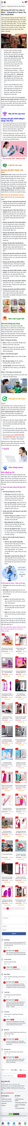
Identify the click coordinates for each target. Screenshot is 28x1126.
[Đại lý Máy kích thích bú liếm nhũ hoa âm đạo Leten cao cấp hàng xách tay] (7, 777)
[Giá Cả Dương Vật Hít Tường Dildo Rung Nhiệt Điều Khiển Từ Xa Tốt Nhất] (7, 869)
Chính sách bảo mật (7, 1101)
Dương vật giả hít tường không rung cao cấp (7, 833)
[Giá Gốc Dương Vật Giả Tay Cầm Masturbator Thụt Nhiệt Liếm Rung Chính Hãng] (7, 800)
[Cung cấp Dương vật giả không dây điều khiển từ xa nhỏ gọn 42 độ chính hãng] (20, 663)
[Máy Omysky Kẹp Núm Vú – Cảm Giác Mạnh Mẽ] (7, 663)
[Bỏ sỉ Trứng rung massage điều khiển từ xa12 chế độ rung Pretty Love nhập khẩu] (7, 891)
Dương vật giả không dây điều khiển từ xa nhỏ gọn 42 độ (21, 672)
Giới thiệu (4, 1103)
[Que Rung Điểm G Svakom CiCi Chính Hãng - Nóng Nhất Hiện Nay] (20, 685)
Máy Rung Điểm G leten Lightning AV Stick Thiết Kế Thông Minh (20, 741)
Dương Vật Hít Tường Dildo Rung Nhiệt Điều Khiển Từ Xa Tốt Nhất (7, 878)
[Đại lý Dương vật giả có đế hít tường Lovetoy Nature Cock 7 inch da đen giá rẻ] (20, 708)
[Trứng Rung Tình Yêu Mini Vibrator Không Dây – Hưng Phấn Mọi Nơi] (20, 754)
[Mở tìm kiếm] (23, 2)
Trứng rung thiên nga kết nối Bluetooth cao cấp (21, 833)
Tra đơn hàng (21, 1075)
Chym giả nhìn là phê (7, 854)
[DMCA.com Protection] (14, 1114)
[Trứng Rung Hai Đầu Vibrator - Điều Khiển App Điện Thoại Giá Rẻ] (20, 846)
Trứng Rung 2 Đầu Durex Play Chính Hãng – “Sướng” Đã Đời (7, 764)
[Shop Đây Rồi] (5, 2)
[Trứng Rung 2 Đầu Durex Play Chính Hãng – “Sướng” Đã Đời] (7, 754)
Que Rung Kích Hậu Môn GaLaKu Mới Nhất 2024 (7, 741)
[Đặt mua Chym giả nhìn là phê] (7, 846)
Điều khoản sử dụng (6, 1099)
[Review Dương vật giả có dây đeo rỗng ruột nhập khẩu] (20, 640)
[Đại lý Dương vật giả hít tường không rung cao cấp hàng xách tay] (7, 823)
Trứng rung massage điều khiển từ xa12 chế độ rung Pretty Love (7, 901)
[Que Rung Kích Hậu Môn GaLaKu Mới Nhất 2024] (7, 731)
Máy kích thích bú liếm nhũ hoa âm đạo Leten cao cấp (7, 787)
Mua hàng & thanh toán (21, 1102)
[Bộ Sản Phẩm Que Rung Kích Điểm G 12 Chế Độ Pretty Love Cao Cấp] (7, 685)
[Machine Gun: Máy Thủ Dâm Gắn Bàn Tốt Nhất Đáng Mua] (7, 640)
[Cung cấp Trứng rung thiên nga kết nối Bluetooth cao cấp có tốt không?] (20, 823)
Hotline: (8, 1093)
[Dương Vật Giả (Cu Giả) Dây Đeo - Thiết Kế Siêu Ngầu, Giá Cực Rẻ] (7, 708)
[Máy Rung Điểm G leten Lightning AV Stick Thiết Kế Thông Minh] (20, 731)
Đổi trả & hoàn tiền (20, 1108)
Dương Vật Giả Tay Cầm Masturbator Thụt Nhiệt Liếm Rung (7, 810)
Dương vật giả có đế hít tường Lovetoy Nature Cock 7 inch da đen (20, 718)
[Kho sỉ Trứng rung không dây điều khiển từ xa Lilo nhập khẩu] (20, 800)
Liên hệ (3, 1105)
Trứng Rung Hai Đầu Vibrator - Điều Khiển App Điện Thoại (21, 856)
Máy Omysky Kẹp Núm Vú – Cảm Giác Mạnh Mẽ (7, 672)
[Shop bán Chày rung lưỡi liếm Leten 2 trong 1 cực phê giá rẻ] (20, 869)
